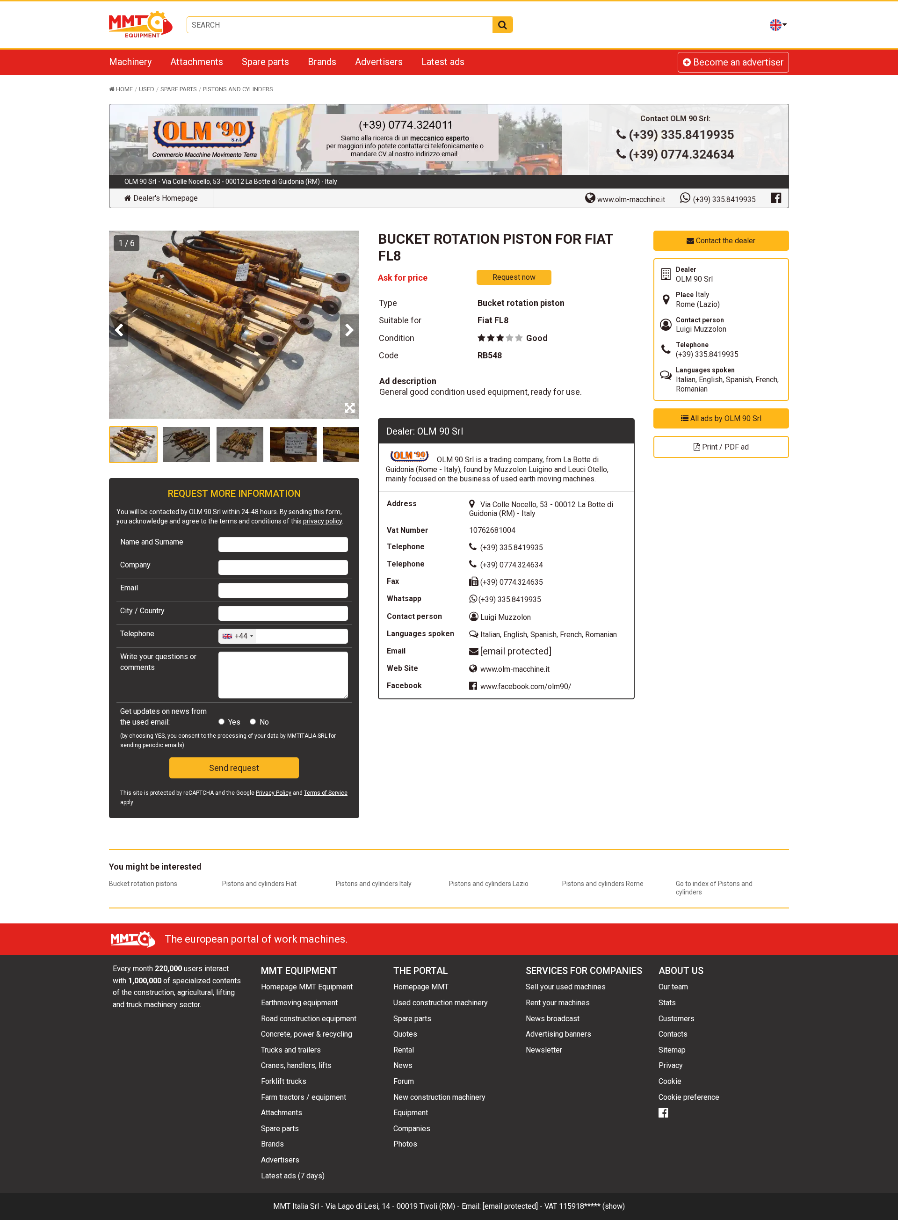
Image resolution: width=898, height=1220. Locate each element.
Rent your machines (558, 1002)
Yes (234, 722)
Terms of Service (326, 793)
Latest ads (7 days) (293, 1175)
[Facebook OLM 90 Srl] (776, 197)
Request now (514, 277)
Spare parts (265, 61)
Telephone (137, 633)
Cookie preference (689, 1097)
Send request (234, 768)
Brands (322, 61)
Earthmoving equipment (299, 1002)
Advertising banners (558, 1034)
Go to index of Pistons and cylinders (714, 888)
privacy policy (322, 521)
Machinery (130, 61)
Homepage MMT (421, 986)
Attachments (196, 61)
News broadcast (552, 1018)
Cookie (670, 1081)
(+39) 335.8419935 (681, 135)
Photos (405, 1144)
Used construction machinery (440, 1002)
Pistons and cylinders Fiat (259, 883)
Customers (677, 1018)
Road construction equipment (308, 1018)
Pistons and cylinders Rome (603, 883)
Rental (403, 1050)
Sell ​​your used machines (566, 986)
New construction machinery (439, 1097)
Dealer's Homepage (164, 198)
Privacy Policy (273, 793)
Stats (667, 1002)
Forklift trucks (283, 1081)
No (264, 722)
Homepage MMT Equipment (307, 986)
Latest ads (442, 61)
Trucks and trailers (291, 1050)
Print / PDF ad (724, 447)
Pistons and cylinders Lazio (489, 883)
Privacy (671, 1065)
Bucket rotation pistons (143, 883)
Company (135, 564)
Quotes (405, 1034)
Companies (411, 1128)
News (403, 1065)
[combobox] (237, 636)
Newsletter (544, 1050)
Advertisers (379, 61)
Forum (403, 1081)
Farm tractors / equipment (303, 1097)
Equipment (410, 1112)
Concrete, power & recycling (306, 1034)
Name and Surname (151, 541)
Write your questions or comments (158, 661)
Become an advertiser (737, 62)
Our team (673, 986)
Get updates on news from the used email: (163, 716)
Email (129, 587)
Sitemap (672, 1050)
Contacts (673, 1034)
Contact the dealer (724, 240)
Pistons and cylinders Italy (374, 883)
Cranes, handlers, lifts (296, 1065)
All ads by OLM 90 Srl (724, 418)
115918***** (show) (592, 1206)
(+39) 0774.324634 (681, 154)
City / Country (142, 610)
